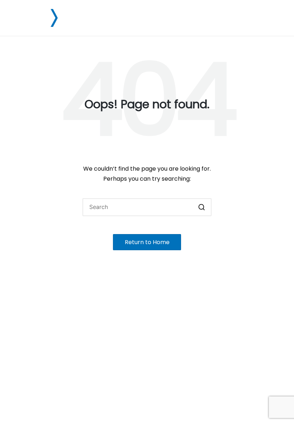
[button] (201, 207)
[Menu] (271, 17)
